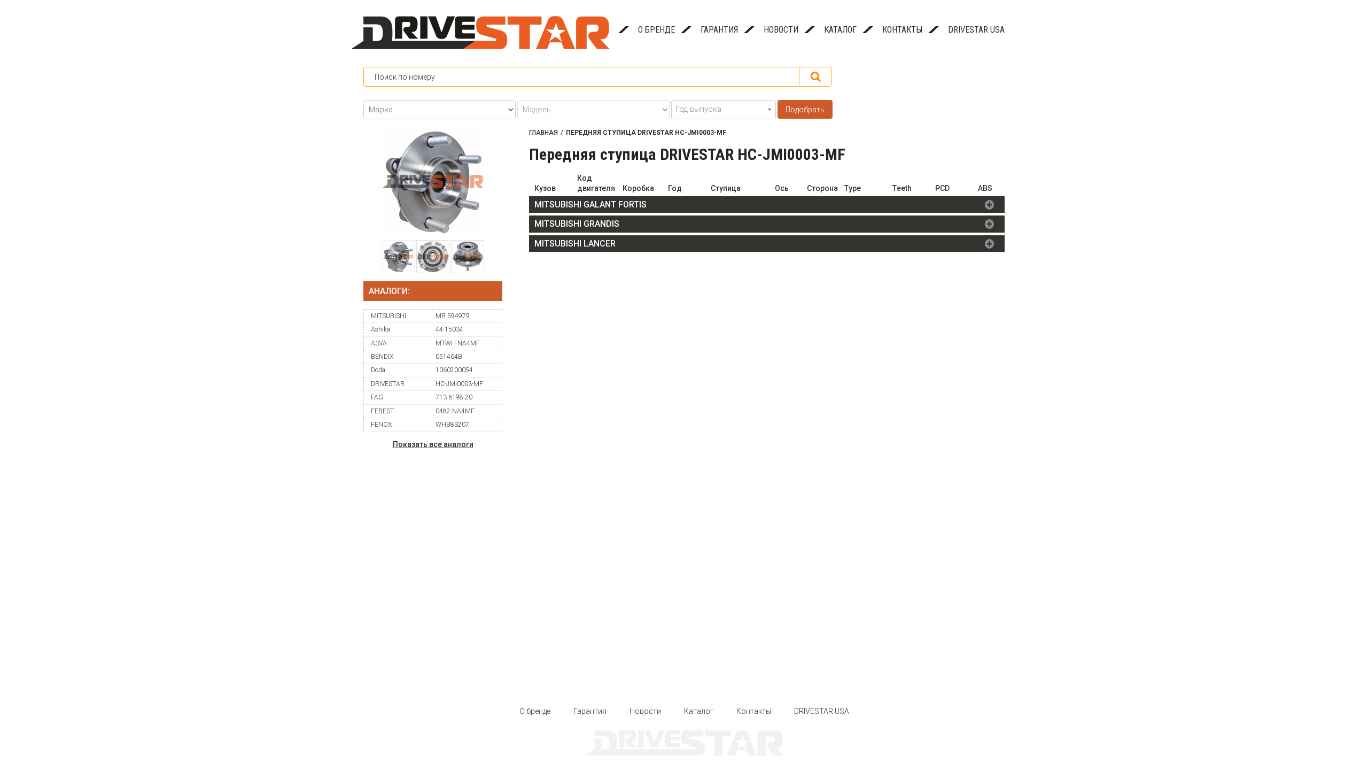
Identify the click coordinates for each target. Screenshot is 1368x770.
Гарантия (719, 30)
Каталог (840, 30)
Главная (543, 132)
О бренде (656, 30)
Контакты (902, 30)
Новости (781, 30)
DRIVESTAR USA (976, 30)
